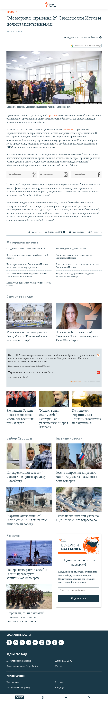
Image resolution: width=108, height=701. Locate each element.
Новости (11, 12)
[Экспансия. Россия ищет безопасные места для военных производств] (21, 399)
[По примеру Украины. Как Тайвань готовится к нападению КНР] (87, 399)
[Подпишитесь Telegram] (35, 642)
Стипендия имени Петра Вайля (22, 666)
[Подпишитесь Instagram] (41, 642)
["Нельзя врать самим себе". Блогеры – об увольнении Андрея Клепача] (54, 399)
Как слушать (12, 682)
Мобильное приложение (18, 661)
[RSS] (48, 642)
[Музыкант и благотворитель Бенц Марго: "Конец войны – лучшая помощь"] (29, 316)
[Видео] (66, 697)
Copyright (60, 688)
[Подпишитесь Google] (9, 642)
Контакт (59, 666)
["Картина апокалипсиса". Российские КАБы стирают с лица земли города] (29, 499)
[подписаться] (61, 642)
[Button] (71, 37)
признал (52, 115)
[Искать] (89, 697)
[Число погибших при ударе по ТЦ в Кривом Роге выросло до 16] (79, 499)
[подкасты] (43, 697)
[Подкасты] (54, 642)
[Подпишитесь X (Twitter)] (22, 642)
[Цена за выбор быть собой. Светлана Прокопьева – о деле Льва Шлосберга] (79, 316)
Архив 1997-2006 (63, 661)
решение (68, 129)
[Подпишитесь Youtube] (28, 642)
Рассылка (60, 682)
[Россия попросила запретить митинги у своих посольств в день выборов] (79, 456)
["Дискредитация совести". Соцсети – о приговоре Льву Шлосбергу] (29, 456)
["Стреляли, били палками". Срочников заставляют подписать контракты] (29, 596)
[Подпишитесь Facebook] (15, 642)
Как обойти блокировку (18, 688)
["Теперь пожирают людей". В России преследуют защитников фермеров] (29, 553)
